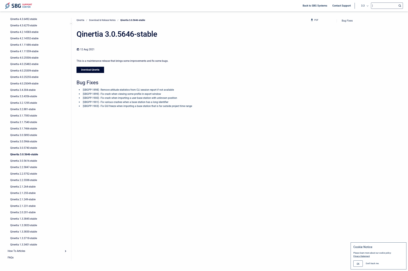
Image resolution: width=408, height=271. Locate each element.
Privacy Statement (361, 256)
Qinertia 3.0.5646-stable (24, 154)
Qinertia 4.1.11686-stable (24, 44)
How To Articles (16, 250)
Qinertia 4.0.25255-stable (24, 77)
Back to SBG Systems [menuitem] (315, 5)
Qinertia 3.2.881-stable (23, 109)
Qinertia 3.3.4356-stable (23, 96)
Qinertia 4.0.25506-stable (24, 57)
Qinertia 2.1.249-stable (23, 199)
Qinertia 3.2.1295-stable (23, 102)
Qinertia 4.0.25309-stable (24, 70)
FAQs (11, 257)
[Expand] (65, 251)
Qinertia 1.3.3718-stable (23, 238)
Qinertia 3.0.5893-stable (23, 135)
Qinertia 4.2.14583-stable (24, 32)
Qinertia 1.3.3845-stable (23, 218)
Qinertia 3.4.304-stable (23, 89)
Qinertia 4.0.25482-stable (24, 64)
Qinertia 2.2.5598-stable (23, 180)
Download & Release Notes (102, 20)
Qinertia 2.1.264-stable (23, 186)
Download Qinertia (90, 69)
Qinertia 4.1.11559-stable (24, 51)
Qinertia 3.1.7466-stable (23, 128)
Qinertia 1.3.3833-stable (23, 225)
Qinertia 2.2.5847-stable (23, 167)
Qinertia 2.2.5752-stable (23, 173)
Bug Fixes (347, 20)
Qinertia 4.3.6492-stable (23, 19)
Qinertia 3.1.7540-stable (23, 122)
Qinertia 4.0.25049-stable (24, 83)
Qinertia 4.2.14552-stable (24, 38)
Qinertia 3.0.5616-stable (23, 160)
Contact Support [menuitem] (341, 5)
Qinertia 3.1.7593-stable (23, 115)
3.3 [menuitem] (363, 5)
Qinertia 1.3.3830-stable (23, 231)
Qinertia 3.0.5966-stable (23, 141)
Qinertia (80, 20)
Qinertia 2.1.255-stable (23, 193)
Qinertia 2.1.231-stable (23, 205)
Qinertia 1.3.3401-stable (23, 244)
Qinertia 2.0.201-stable (23, 212)
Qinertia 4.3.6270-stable (23, 25)
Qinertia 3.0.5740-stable (23, 147)
